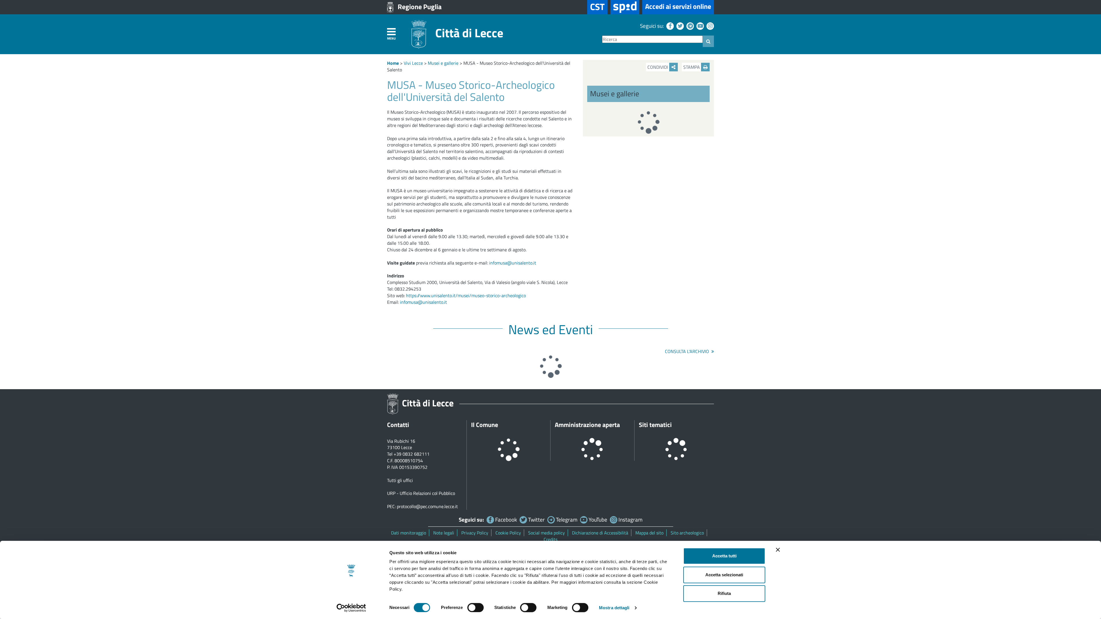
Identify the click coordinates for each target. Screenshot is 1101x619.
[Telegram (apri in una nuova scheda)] (689, 25)
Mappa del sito (649, 532)
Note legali (443, 532)
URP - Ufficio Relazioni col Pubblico (421, 493)
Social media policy (546, 532)
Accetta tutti (724, 555)
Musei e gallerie (443, 63)
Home (393, 63)
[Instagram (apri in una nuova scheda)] (709, 25)
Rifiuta (724, 593)
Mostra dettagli (614, 607)
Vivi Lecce (413, 63)
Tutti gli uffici (400, 480)
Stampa (692, 67)
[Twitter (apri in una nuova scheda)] (679, 25)
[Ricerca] (708, 41)
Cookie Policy (508, 532)
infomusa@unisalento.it (512, 262)
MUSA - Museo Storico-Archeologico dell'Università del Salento (478, 66)
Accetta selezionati (724, 574)
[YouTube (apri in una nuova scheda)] (699, 25)
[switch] (475, 607)
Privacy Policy (474, 532)
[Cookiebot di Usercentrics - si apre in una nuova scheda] (351, 608)
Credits (550, 539)
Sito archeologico (687, 532)
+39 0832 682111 (412, 453)
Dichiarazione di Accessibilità (600, 532)
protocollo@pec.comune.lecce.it (427, 506)
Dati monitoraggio (408, 532)
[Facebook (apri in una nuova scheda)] (669, 25)
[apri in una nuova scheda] (624, 7)
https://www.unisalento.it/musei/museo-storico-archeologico (466, 295)
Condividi (658, 67)
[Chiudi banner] (778, 550)
